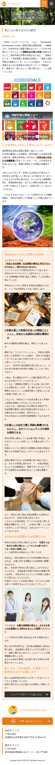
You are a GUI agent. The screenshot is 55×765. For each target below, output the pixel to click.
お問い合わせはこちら (30, 721)
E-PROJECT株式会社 (11, 3)
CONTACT (44, 3)
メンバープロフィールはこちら (26, 694)
